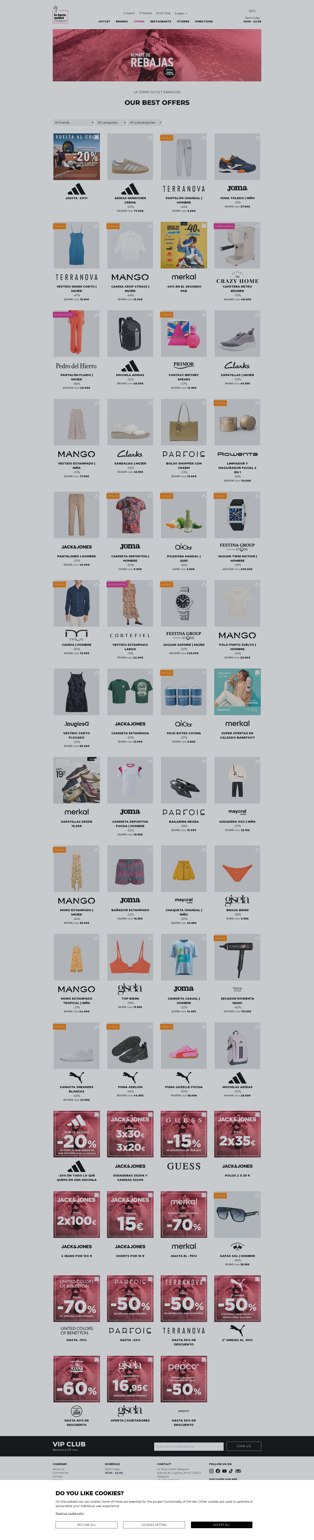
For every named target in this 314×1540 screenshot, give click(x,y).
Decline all (86, 1525)
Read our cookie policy (70, 1513)
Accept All (221, 1525)
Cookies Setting (154, 1525)
